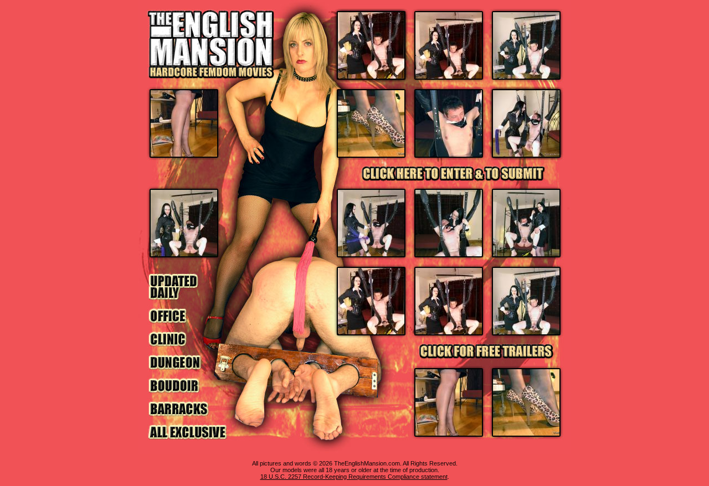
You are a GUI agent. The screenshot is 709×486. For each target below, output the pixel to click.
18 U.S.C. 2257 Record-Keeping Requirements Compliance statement (354, 476)
